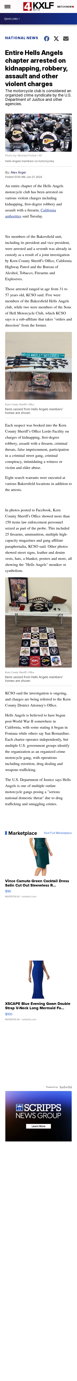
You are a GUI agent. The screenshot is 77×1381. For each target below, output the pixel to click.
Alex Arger (18, 172)
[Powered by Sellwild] (65, 1087)
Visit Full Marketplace (58, 833)
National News (21, 38)
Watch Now (64, 6)
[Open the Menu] (7, 6)
